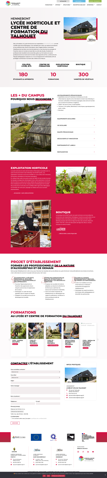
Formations (48, 5)
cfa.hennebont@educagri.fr (76, 397)
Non (48, 475)
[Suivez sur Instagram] (78, 451)
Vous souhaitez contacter (18, 369)
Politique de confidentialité (58, 475)
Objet (12, 380)
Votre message (15, 385)
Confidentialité (50, 471)
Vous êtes (14, 375)
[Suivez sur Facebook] (83, 451)
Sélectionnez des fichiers (17, 411)
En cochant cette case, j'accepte (29, 418)
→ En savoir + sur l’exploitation (23, 193)
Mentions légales (42, 471)
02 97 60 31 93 (39, 462)
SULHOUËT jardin (49, 43)
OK (44, 475)
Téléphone (14, 401)
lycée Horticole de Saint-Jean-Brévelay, (22, 172)
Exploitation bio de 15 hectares (66, 97)
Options (57, 5)
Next (97, 339)
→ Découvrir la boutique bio (67, 233)
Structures (66, 5)
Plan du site (56, 471)
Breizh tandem (76, 471)
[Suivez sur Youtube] (93, 451)
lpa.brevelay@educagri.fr (42, 464)
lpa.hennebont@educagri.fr (76, 395)
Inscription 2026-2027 (79, 5)
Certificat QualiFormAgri (33, 471)
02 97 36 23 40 (73, 393)
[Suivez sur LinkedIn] (88, 451)
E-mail (38, 401)
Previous (9, 339)
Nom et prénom (15, 396)
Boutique (60, 110)
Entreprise (90, 5)
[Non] (105, 475)
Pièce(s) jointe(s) (15, 406)
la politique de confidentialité (38, 418)
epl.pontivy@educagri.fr (19, 464)
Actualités (63, 1)
